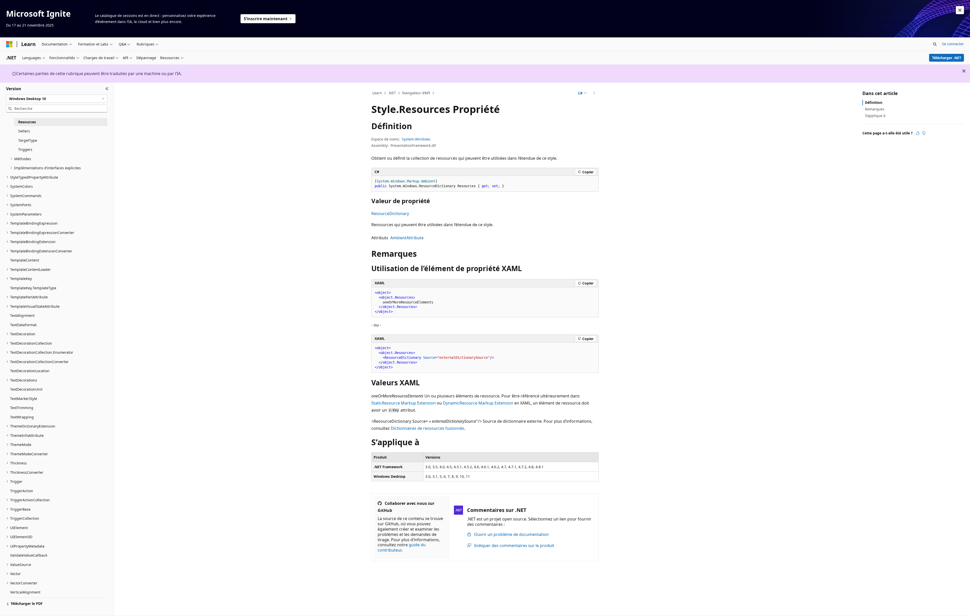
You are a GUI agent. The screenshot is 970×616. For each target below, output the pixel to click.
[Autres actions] (594, 93)
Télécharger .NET (946, 57)
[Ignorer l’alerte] (960, 10)
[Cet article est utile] (918, 133)
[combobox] (56, 98)
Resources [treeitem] (27, 122)
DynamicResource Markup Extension (478, 403)
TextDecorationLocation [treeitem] (30, 370)
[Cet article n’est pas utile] (924, 133)
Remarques (874, 109)
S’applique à (875, 115)
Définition (873, 102)
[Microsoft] (9, 44)
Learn (377, 92)
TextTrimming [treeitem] (21, 407)
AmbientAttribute (407, 238)
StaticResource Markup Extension (403, 403)
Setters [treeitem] (24, 131)
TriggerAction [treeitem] (21, 490)
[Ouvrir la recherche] (935, 44)
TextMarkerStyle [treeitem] (23, 398)
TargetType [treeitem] (27, 140)
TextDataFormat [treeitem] (23, 324)
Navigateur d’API (416, 92)
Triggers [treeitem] (25, 149)
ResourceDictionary (390, 213)
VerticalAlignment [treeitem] (25, 592)
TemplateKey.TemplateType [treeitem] (33, 288)
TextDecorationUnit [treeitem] (26, 389)
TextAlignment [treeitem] (22, 315)
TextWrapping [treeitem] (22, 417)
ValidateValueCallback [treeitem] (28, 555)
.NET (392, 92)
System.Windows (416, 139)
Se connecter (953, 43)
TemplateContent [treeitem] (24, 260)
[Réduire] (107, 89)
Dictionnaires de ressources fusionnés (427, 428)
